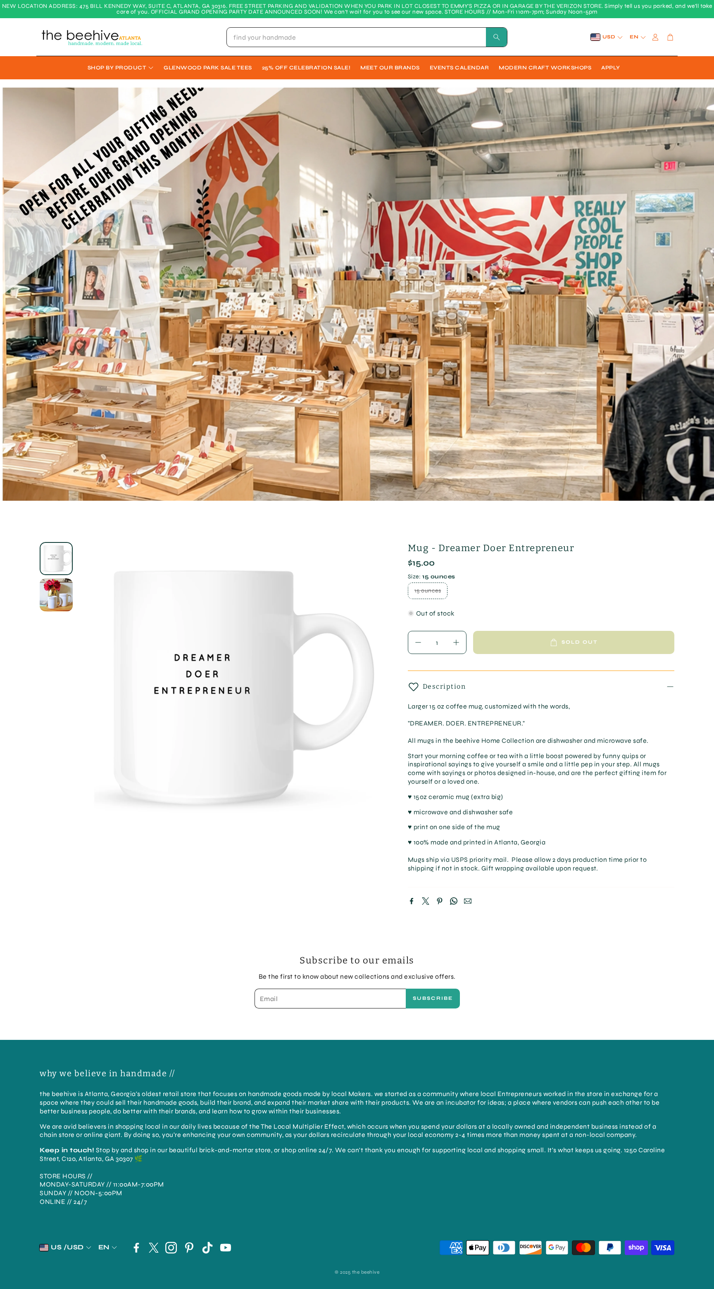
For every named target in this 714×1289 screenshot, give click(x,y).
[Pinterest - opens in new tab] (189, 1247)
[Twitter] (425, 901)
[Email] (467, 901)
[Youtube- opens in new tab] (225, 1247)
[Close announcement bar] (706, 6)
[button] (367, 37)
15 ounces (427, 590)
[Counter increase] (456, 642)
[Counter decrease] (418, 642)
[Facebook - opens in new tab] (136, 1247)
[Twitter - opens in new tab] (154, 1248)
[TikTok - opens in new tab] (207, 1247)
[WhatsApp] (453, 901)
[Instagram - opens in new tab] (171, 1247)
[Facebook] (411, 901)
